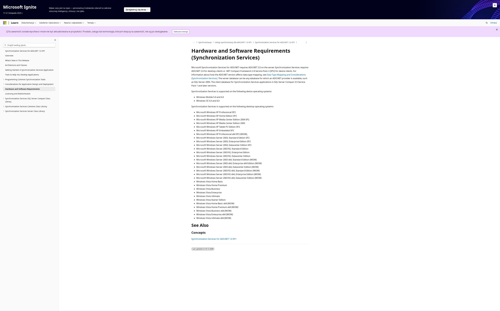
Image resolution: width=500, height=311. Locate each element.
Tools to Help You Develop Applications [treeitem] (22, 74)
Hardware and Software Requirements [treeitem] (22, 89)
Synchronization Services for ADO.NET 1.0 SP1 (275, 42)
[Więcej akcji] (306, 42)
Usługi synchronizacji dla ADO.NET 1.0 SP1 (233, 42)
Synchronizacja (205, 42)
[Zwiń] (55, 40)
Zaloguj (493, 22)
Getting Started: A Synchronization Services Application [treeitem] (29, 70)
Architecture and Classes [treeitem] (16, 65)
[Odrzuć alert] (495, 5)
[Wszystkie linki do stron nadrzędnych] (193, 42)
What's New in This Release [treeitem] (17, 60)
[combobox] (29, 45)
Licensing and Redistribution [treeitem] (17, 93)
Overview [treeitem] (9, 55)
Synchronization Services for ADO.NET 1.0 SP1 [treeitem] (25, 51)
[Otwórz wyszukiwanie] (486, 22)
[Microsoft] (5, 23)
